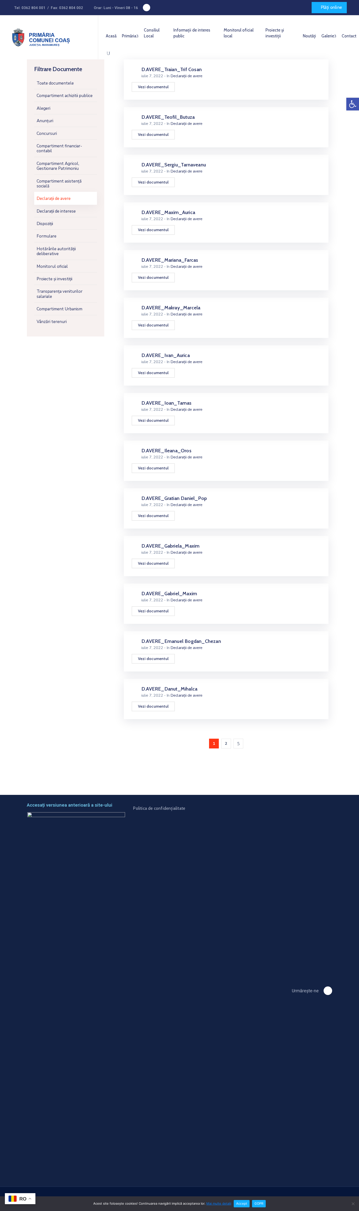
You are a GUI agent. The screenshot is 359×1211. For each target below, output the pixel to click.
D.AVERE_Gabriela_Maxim (170, 546)
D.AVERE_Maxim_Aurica (168, 212)
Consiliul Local (151, 33)
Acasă (111, 35)
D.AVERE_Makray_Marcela (170, 308)
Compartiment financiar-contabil (59, 148)
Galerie (327, 35)
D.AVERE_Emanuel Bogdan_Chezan (181, 641)
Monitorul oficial (52, 266)
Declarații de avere (54, 198)
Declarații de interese (56, 211)
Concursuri (47, 133)
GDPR (258, 1203)
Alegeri (43, 108)
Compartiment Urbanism (59, 309)
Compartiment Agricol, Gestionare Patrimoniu (58, 166)
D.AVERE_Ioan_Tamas (166, 403)
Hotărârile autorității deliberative (56, 251)
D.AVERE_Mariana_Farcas (169, 260)
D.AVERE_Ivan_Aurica (165, 355)
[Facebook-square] (146, 7)
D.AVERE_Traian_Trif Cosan (171, 69)
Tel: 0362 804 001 (29, 8)
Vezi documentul (153, 87)
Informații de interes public (191, 33)
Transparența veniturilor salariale (60, 294)
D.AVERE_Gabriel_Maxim (169, 593)
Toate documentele (55, 83)
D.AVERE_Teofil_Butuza (168, 117)
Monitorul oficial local (238, 33)
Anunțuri (45, 121)
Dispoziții (45, 224)
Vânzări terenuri (52, 321)
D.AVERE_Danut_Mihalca (169, 689)
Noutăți (309, 35)
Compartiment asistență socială (59, 183)
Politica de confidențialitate (159, 808)
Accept (241, 1203)
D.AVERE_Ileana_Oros (166, 451)
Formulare (46, 236)
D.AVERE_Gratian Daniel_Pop (174, 498)
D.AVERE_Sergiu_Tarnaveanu (173, 165)
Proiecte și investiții (274, 33)
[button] (329, 7)
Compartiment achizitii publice (65, 95)
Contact (349, 35)
